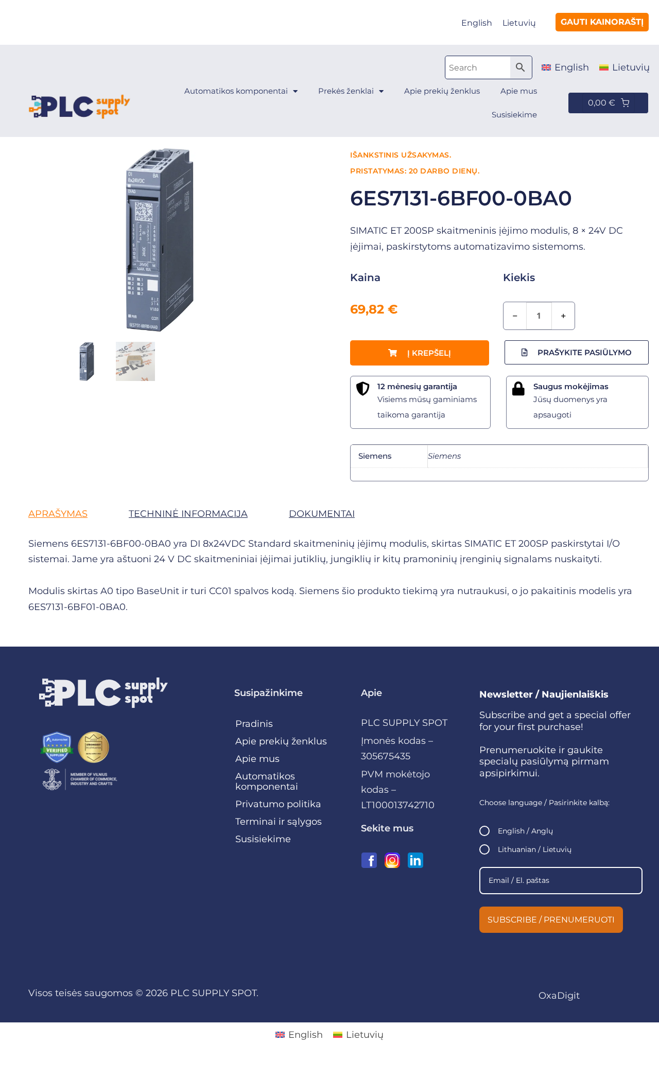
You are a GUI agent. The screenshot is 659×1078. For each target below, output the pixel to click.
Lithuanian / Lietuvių (534, 849)
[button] (419, 353)
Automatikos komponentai (236, 91)
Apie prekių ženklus (442, 91)
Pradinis (254, 723)
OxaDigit (559, 995)
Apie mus (518, 91)
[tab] (58, 514)
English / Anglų (525, 831)
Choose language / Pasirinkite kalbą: (544, 802)
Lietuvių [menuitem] (519, 23)
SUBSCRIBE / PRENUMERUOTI (551, 920)
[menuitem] (476, 23)
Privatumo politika (278, 804)
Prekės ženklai (346, 91)
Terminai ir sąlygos (278, 821)
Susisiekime (514, 114)
